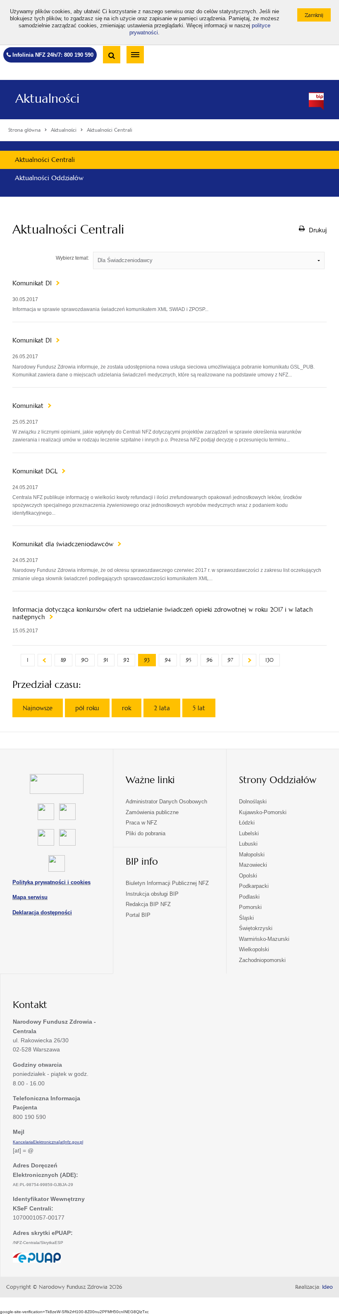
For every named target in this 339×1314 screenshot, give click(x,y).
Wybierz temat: (72, 258)
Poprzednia (45, 660)
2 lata (162, 708)
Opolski (248, 876)
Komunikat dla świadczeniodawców (63, 544)
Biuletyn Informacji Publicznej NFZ (167, 883)
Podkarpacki (254, 886)
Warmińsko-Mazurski (264, 939)
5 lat (199, 708)
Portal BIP (138, 915)
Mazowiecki (253, 865)
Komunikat (28, 406)
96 (209, 660)
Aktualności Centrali (45, 159)
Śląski (246, 918)
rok (126, 708)
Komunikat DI (33, 283)
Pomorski (250, 907)
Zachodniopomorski (262, 960)
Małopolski (252, 854)
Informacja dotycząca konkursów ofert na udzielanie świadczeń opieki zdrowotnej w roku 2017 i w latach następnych (162, 613)
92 (126, 660)
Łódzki (247, 823)
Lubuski (248, 844)
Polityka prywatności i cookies (51, 882)
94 (168, 660)
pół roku (87, 708)
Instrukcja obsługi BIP (152, 894)
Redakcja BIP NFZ (148, 904)
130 (269, 660)
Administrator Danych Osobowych (166, 801)
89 (63, 660)
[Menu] (135, 54)
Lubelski (249, 833)
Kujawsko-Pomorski (262, 812)
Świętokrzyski (255, 928)
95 (188, 660)
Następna (249, 660)
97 (230, 660)
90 (84, 660)
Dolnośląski (253, 801)
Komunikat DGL (36, 471)
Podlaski (249, 897)
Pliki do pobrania (145, 833)
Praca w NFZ (141, 823)
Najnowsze (38, 708)
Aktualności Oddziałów (49, 178)
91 (106, 660)
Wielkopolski (254, 949)
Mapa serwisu (30, 897)
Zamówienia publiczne (152, 812)
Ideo (327, 1287)
